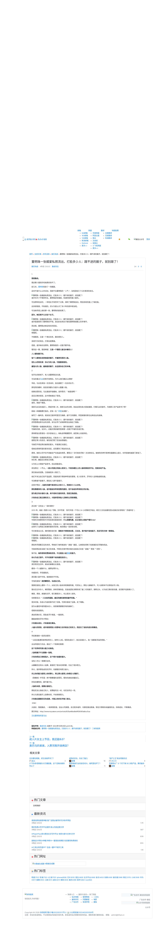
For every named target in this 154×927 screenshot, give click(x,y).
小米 (135, 877)
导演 (43, 877)
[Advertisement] (87, 782)
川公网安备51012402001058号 (81, 912)
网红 (127, 877)
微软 (64, 880)
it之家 (52, 877)
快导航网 (43, 912)
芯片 (71, 877)
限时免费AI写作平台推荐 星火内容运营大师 (48, 827)
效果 (108, 877)
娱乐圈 (118, 877)
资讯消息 (46, 254)
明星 (35, 877)
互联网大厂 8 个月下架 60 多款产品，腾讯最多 (126, 763)
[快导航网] (29, 895)
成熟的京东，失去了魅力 (78, 758)
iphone (62, 877)
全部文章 (37, 254)
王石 (68, 553)
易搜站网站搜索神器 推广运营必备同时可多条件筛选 (51, 820)
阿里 (60, 411)
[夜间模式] (77, 926)
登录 (148, 239)
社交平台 (89, 877)
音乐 (100, 877)
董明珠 (40, 287)
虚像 (73, 761)
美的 (73, 880)
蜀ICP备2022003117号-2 (56, 912)
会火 (33, 761)
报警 (40, 880)
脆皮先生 (55, 266)
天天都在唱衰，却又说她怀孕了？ (41, 758)
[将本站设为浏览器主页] (120, 239)
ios (88, 880)
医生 (79, 877)
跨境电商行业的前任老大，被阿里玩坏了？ (85, 763)
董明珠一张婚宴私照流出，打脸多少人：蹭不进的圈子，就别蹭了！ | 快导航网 (71, 728)
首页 (31, 254)
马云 (41, 379)
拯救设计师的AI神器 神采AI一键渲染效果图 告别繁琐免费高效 (55, 841)
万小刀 (113, 761)
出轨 (56, 880)
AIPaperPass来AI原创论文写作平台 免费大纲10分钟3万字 (53, 834)
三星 (48, 880)
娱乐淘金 (54, 254)
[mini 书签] (77, 923)
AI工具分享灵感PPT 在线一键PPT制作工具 (47, 847)
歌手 (81, 880)
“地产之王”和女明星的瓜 (118, 758)
